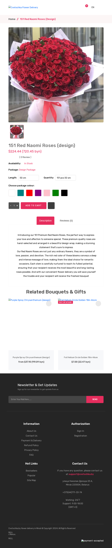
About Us (31, 431)
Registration (80, 435)
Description (45, 220)
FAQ (31, 455)
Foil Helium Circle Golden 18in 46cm (81, 357)
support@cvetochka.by (81, 474)
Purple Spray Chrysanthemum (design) (31, 357)
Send (95, 399)
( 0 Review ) (25, 157)
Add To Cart (34, 205)
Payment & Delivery (31, 440)
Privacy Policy (31, 450)
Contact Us (31, 435)
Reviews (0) (66, 220)
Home (11, 19)
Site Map (31, 480)
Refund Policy (31, 445)
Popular (31, 475)
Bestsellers (31, 470)
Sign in (80, 431)
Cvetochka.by (14, 528)
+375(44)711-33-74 (72, 492)
